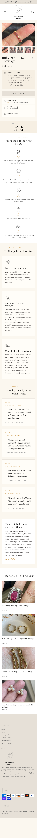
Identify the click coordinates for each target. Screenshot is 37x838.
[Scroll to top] (33, 834)
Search (3, 729)
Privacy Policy (5, 735)
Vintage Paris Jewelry (20, 811)
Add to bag (19, 93)
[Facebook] (3, 806)
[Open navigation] (5, 12)
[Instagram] (5, 806)
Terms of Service (7, 743)
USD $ (5, 790)
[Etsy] (8, 806)
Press (3, 732)
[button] (5, 50)
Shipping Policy (6, 740)
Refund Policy (5, 737)
